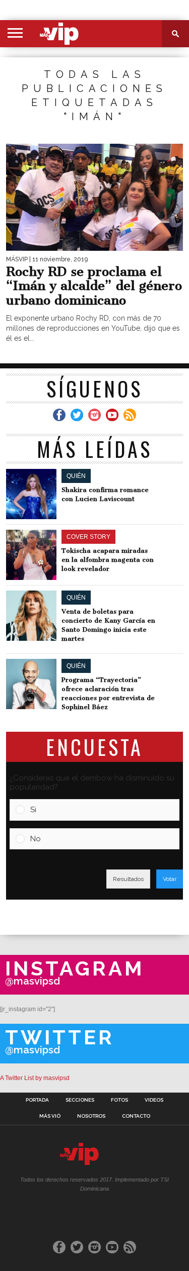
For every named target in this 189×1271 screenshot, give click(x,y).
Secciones (80, 1100)
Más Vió (49, 1116)
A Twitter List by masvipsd (35, 1078)
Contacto (136, 1116)
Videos (154, 1100)
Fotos (119, 1100)
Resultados (128, 879)
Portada (37, 1100)
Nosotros (91, 1116)
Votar (169, 879)
